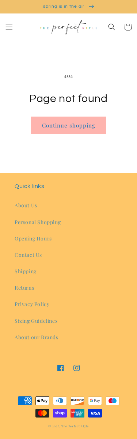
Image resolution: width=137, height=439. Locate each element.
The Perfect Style (75, 426)
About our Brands (36, 337)
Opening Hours (33, 238)
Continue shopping (68, 125)
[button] (9, 27)
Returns (24, 287)
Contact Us (28, 254)
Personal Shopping (38, 222)
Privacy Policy (32, 304)
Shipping (26, 271)
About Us (26, 205)
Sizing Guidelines (36, 320)
